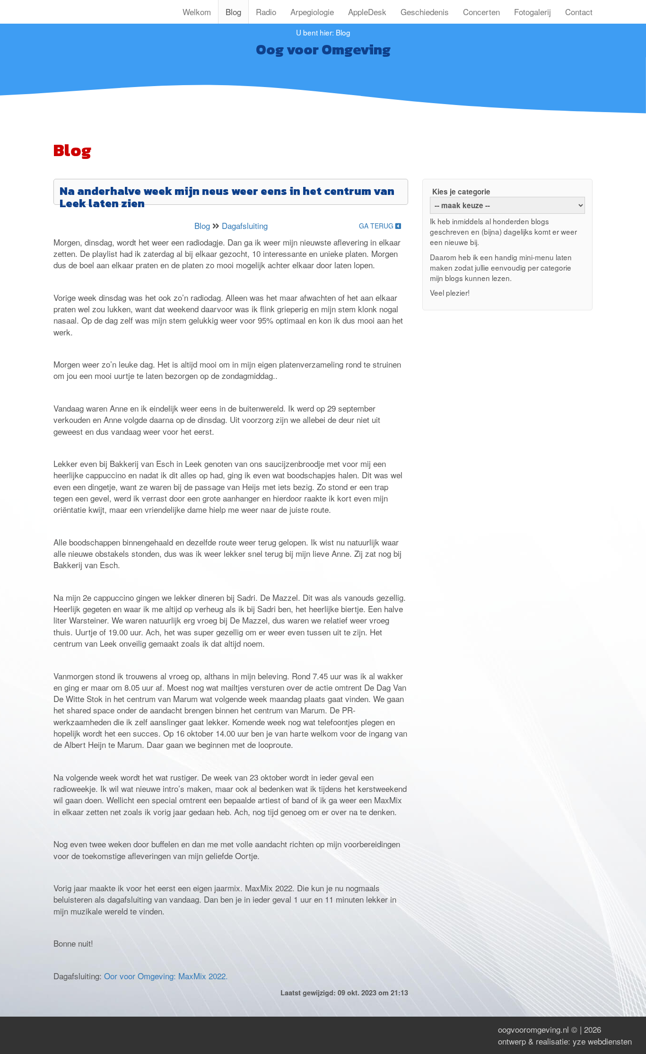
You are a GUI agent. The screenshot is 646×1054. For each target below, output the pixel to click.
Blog (233, 12)
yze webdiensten (602, 1041)
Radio (266, 12)
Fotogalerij (532, 12)
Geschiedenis (425, 12)
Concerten (481, 12)
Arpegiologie (312, 12)
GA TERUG (377, 225)
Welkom (197, 12)
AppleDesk (367, 12)
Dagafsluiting (245, 225)
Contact (579, 12)
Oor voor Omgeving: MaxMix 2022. (166, 976)
